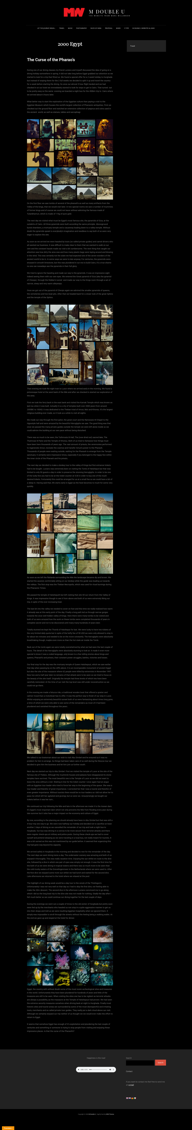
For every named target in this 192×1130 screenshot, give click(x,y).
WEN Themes (110, 1114)
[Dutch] (130, 1098)
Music (70, 28)
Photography (81, 28)
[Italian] (135, 1098)
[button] (33, 128)
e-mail (131, 1085)
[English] (127, 1098)
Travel (61, 28)
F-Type (126, 28)
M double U (107, 11)
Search (129, 1058)
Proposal (108, 28)
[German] (132, 1098)
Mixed (118, 28)
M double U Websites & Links (143, 28)
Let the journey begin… (46, 28)
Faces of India (95, 28)
